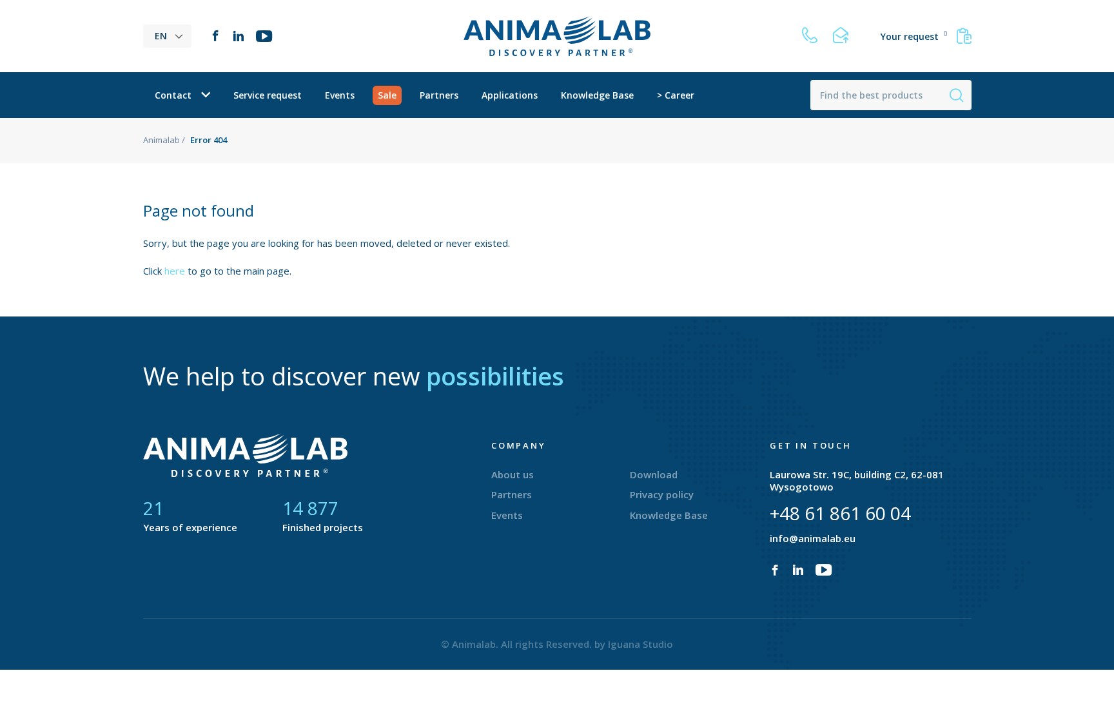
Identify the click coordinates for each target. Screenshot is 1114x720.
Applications (510, 95)
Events (340, 95)
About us (512, 474)
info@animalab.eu (812, 538)
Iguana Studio (640, 643)
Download (654, 474)
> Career (675, 95)
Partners (439, 95)
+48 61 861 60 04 (840, 513)
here (174, 270)
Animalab (161, 140)
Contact (173, 95)
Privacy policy (662, 494)
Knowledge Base (597, 95)
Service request (267, 95)
